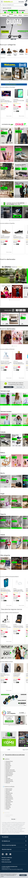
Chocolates (8, 778)
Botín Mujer (8, 803)
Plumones (8, 791)
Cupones (4, 15)
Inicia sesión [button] (21, 1)
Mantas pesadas (9, 788)
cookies (2, 876)
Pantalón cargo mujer (10, 769)
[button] (14, 5)
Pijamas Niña (8, 765)
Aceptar (23, 875)
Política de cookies (6, 859)
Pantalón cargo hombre (10, 771)
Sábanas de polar (9, 793)
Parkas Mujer (8, 800)
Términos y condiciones (7, 857)
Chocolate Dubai (9, 779)
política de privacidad (10, 875)
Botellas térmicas (9, 797)
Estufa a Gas (8, 807)
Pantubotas (8, 805)
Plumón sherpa (9, 795)
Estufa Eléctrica (9, 775)
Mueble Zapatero (9, 814)
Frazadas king (8, 794)
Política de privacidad (6, 861)
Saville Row (8, 762)
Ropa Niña (8, 768)
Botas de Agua (8, 804)
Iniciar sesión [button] (8, 387)
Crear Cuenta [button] (19, 387)
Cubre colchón (9, 790)
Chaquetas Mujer (9, 761)
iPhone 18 (8, 782)
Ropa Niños (8, 766)
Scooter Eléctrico (9, 772)
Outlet (15, 15)
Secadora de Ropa (9, 774)
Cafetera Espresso (9, 781)
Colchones (8, 816)
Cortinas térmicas (9, 798)
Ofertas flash (10, 15)
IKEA (7, 776)
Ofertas (20, 15)
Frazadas (7, 808)
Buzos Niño (8, 764)
